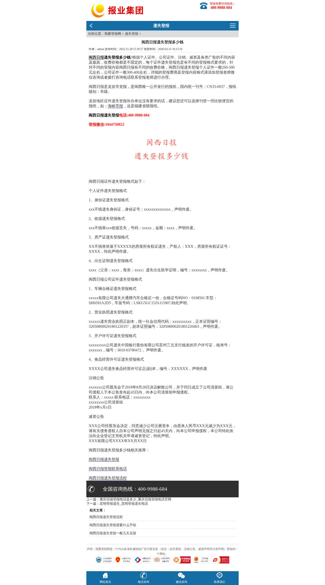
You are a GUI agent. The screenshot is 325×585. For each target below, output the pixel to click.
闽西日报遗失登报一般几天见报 (112, 533)
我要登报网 (112, 33)
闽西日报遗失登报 (104, 459)
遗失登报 (131, 33)
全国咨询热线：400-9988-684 (135, 489)
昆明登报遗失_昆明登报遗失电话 (124, 503)
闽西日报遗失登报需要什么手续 (112, 525)
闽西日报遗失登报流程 (108, 478)
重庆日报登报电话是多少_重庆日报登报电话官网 (135, 499)
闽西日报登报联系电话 (108, 469)
